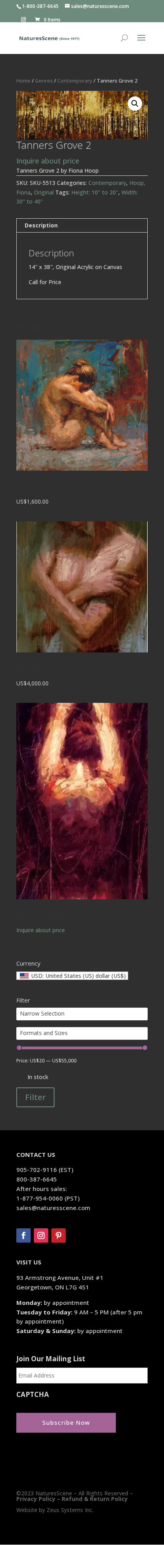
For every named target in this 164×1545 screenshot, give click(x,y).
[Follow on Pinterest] (58, 1235)
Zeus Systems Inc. (70, 1510)
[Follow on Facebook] (23, 1235)
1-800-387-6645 (40, 6)
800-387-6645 (36, 1179)
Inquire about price (47, 160)
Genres (44, 80)
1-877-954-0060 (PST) (48, 1198)
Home (23, 80)
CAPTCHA (32, 1394)
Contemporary (74, 80)
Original (44, 192)
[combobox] (72, 976)
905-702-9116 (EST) (44, 1170)
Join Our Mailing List (50, 1359)
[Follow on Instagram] (41, 1235)
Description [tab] (41, 225)
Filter (35, 1097)
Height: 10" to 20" (94, 192)
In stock (37, 1077)
